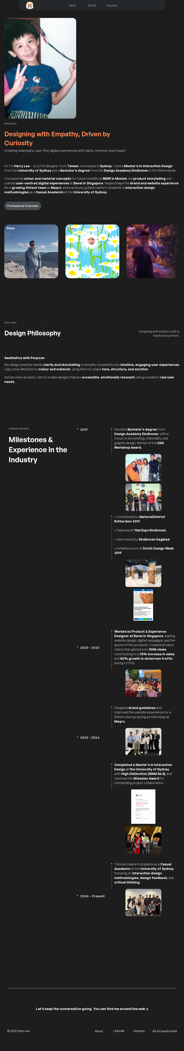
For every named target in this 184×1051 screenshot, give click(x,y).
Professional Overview (22, 206)
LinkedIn (119, 1031)
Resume (139, 1031)
